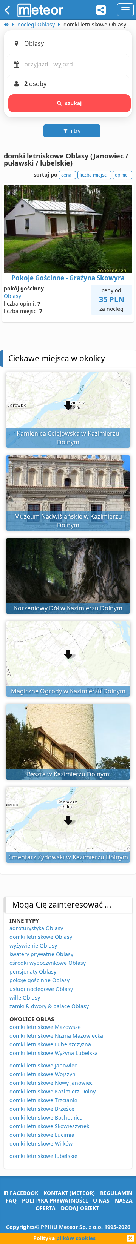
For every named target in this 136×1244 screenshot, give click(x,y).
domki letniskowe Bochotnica (46, 1117)
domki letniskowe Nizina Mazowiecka (56, 1035)
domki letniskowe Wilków (41, 1143)
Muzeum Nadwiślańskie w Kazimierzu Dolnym (68, 520)
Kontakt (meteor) (69, 1192)
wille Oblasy (24, 997)
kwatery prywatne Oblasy (41, 954)
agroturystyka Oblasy (36, 928)
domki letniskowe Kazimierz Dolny (52, 1091)
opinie (121, 175)
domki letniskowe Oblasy (40, 936)
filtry (74, 130)
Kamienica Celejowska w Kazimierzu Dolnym (68, 437)
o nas (101, 1200)
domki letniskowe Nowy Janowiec (51, 1082)
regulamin (116, 1192)
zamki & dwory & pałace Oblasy (49, 1006)
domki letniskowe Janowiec (43, 1065)
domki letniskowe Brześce (41, 1108)
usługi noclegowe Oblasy (41, 988)
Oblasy (12, 295)
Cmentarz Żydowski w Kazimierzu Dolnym (68, 857)
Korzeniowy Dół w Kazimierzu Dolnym (68, 608)
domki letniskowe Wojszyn (42, 1074)
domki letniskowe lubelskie (43, 1156)
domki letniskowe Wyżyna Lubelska (53, 1053)
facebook (23, 1192)
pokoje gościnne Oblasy (39, 980)
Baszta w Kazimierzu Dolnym (68, 774)
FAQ (11, 1200)
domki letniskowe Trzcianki (43, 1100)
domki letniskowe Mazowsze (45, 1027)
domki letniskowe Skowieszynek (49, 1126)
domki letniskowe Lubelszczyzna (50, 1044)
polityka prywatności (55, 1200)
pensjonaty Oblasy (32, 971)
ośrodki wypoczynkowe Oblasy (47, 962)
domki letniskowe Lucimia (41, 1134)
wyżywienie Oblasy (33, 945)
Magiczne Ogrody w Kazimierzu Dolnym (68, 691)
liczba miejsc (93, 175)
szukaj (73, 103)
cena (66, 175)
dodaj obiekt (80, 1208)
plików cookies (76, 1238)
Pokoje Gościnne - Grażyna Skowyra (68, 277)
